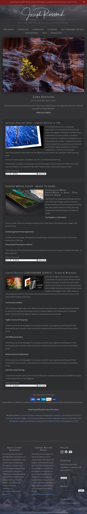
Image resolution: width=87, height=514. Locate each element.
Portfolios (23, 29)
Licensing (52, 29)
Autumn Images (20, 418)
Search (81, 490)
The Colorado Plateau (35, 418)
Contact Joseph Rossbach (69, 503)
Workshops (38, 29)
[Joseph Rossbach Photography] (43, 19)
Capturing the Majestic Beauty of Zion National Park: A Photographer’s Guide (49, 421)
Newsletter (56, 33)
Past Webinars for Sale (73, 29)
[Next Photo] (85, 67)
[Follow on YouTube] (71, 452)
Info (44, 33)
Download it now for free (67, 2)
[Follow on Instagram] (62, 452)
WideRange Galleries (62, 512)
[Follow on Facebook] (66, 452)
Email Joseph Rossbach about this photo (43, 410)
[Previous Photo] (1, 67)
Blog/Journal (31, 33)
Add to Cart (41, 174)
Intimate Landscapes (52, 418)
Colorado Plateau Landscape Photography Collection (40, 415)
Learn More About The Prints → (43, 494)
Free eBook (8, 29)
